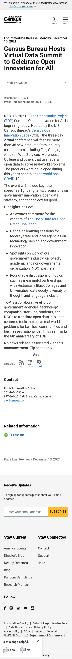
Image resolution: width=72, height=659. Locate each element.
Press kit (17, 435)
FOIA (27, 631)
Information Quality (16, 623)
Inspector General (46, 631)
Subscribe (57, 512)
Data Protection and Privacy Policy (30, 627)
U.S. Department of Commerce (43, 635)
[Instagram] (32, 608)
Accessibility (11, 631)
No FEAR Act (12, 635)
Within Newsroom (18, 82)
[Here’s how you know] (36, 5)
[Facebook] (6, 608)
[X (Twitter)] (11, 608)
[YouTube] (25, 608)
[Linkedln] (18, 608)
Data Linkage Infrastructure (50, 623)
